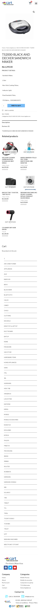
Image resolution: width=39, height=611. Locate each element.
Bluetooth (8, 295)
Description (6, 122)
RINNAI (6, 461)
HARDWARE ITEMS (10, 357)
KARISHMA (7, 383)
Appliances (8, 269)
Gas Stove (7, 352)
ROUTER (7, 466)
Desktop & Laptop (10, 326)
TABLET (6, 503)
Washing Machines (11, 539)
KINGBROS (7, 394)
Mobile (6, 414)
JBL (5, 378)
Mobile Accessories (11, 420)
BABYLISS (7, 279)
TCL (5, 508)
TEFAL (6, 513)
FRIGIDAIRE (7, 347)
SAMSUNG (7, 477)
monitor (7, 425)
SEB (5, 487)
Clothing (7, 315)
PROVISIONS (8, 451)
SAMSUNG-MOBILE (10, 482)
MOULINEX (7, 430)
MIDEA (6, 409)
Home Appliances (11, 48)
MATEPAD (7, 404)
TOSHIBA (7, 524)
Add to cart (16, 105)
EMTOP (6, 336)
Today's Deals (9, 518)
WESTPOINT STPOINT (11, 544)
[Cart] (30, 3)
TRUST (6, 529)
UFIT (5, 534)
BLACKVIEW (8, 290)
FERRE (6, 342)
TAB (5, 498)
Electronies (8, 331)
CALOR (6, 300)
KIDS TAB (7, 388)
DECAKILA (7, 321)
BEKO (6, 284)
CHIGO (6, 310)
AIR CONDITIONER (10, 264)
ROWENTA (7, 472)
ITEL (5, 373)
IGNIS (6, 368)
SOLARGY (7, 492)
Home (3, 48)
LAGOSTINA (8, 399)
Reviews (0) (5, 126)
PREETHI (7, 446)
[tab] (19, 122)
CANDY (6, 305)
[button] (36, 3)
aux (5, 274)
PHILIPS (6, 440)
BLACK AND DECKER (23, 48)
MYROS (6, 435)
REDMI (6, 456)
